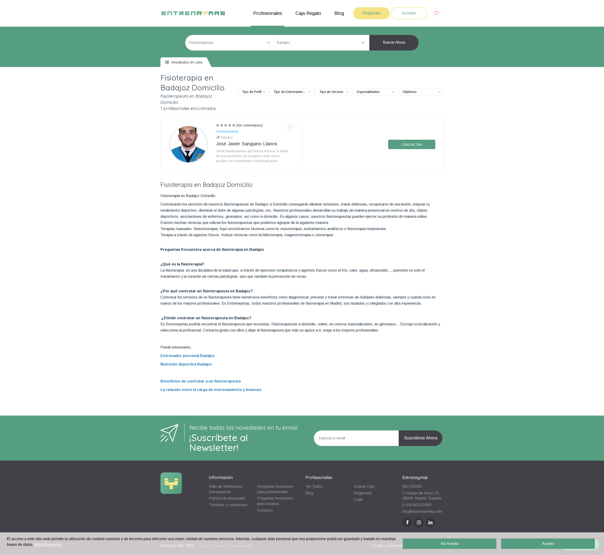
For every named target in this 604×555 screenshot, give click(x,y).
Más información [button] (48, 544)
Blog (339, 13)
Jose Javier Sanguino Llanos (246, 143)
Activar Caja (364, 486)
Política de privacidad (227, 498)
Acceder (409, 13)
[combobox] (322, 42)
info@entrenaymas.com (422, 511)
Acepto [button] (548, 544)
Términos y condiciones (228, 505)
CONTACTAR (412, 145)
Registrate (363, 493)
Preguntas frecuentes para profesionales (275, 489)
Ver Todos (314, 486)
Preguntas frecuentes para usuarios (275, 501)
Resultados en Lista (186, 62)
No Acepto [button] (449, 544)
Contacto (265, 510)
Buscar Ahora (394, 42)
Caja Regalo (308, 13)
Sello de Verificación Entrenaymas (225, 489)
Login (358, 499)
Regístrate (371, 13)
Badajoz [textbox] (283, 43)
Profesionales (267, 13)
